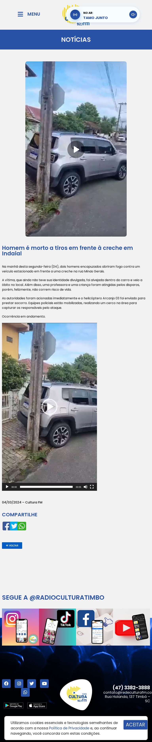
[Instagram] (19, 683)
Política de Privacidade (69, 728)
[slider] (46, 487)
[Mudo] (85, 487)
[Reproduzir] (7, 487)
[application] (49, 407)
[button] (49, 407)
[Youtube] (44, 683)
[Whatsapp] (25, 692)
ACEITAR (135, 724)
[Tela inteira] (92, 487)
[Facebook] (6, 683)
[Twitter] (31, 683)
